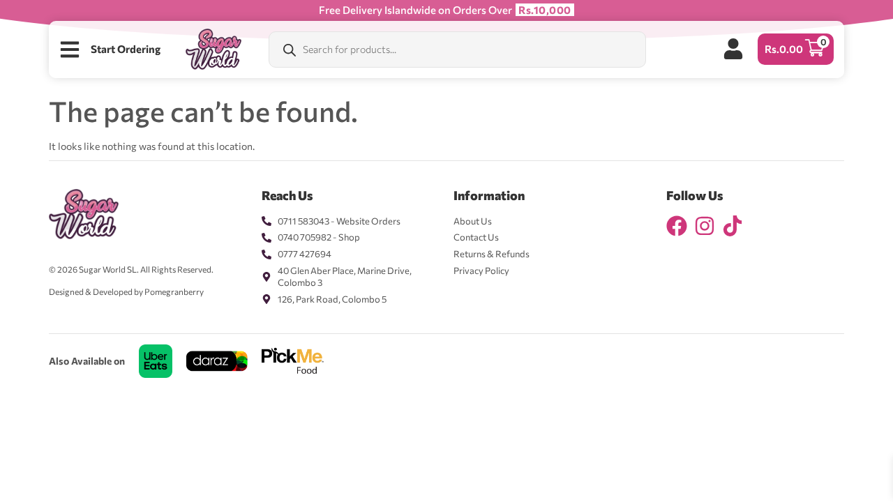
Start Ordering (125, 49)
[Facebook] (676, 225)
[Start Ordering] (69, 49)
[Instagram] (704, 225)
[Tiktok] (732, 225)
